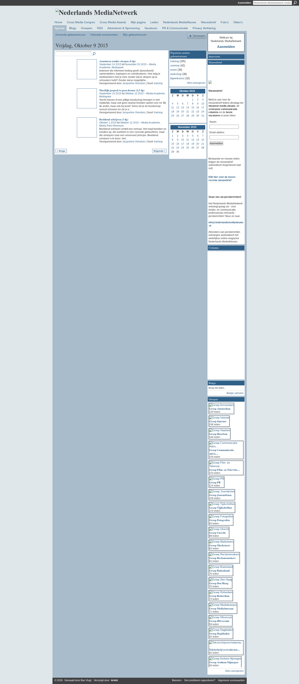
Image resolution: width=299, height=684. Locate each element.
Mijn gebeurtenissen (134, 34)
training (158, 83)
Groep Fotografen (219, 520)
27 (182, 115)
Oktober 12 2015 (134, 93)
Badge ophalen (235, 393)
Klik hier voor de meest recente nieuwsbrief (221, 179)
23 (197, 111)
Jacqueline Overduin (133, 83)
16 (197, 107)
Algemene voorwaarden (231, 680)
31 (202, 115)
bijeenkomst (177, 78)
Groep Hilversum (219, 621)
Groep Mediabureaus (221, 608)
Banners (176, 680)
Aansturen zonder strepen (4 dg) (117, 61)
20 (182, 111)
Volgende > (159, 151)
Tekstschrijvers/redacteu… (224, 649)
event (173, 69)
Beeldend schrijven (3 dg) (113, 119)
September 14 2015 (110, 64)
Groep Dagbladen (219, 633)
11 (172, 107)
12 (177, 107)
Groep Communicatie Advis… (221, 451)
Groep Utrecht (217, 532)
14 (187, 107)
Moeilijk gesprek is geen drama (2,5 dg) (121, 90)
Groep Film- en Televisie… (224, 470)
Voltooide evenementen (104, 34)
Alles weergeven (196, 82)
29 (192, 115)
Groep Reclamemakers (222, 558)
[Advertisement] (224, 316)
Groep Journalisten (220, 495)
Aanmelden (244, 2)
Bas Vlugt (86, 680)
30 (197, 115)
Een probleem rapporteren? (199, 680)
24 (202, 111)
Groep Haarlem (218, 434)
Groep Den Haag (218, 583)
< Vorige (61, 151)
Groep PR (214, 482)
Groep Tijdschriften (220, 507)
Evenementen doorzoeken (94, 54)
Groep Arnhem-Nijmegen (223, 662)
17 (202, 107)
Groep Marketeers (219, 545)
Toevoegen (199, 35)
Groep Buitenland (219, 570)
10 (202, 103)
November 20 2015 (135, 64)
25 (172, 115)
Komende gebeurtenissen (70, 34)
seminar (175, 65)
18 (172, 111)
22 (192, 111)
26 (177, 115)
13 (182, 107)
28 (187, 115)
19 (177, 111)
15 (192, 107)
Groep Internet (217, 421)
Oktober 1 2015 (107, 122)
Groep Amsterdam (219, 408)
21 (187, 111)
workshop (175, 74)
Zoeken (295, 2)
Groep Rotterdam (219, 596)
